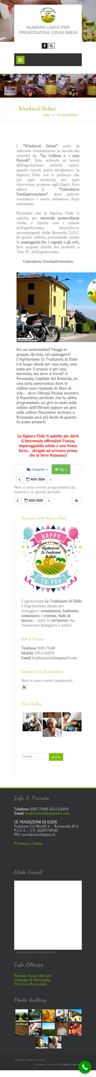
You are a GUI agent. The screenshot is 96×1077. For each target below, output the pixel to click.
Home (46, 114)
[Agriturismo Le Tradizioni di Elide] (48, 22)
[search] (51, 46)
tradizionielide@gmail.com (54, 657)
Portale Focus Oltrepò (32, 975)
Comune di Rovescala (32, 979)
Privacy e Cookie (28, 843)
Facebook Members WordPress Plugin (36, 952)
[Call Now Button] (85, 1067)
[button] (76, 501)
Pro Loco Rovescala (30, 983)
